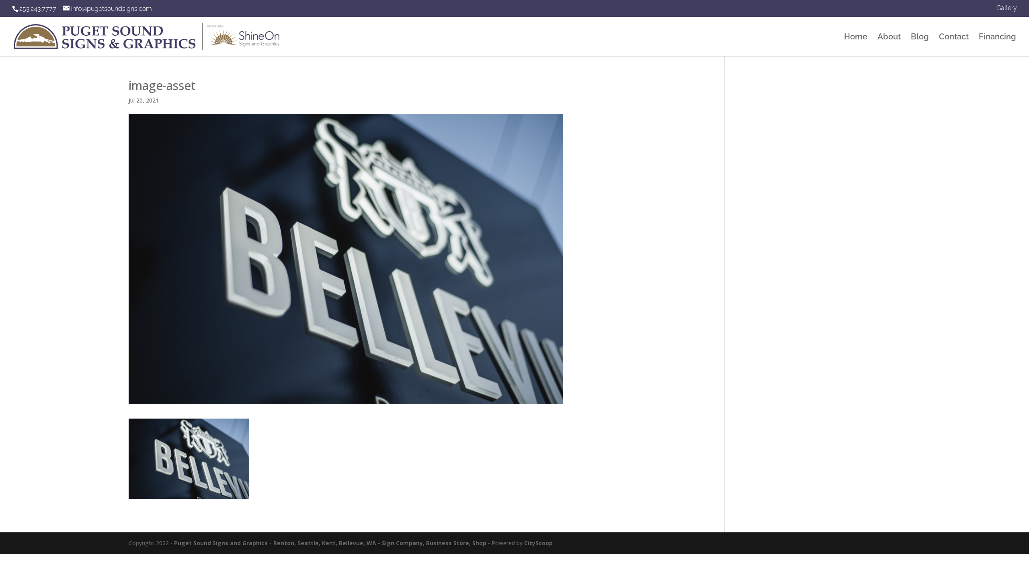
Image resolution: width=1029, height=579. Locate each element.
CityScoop (538, 543)
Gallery (1006, 8)
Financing (997, 37)
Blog (920, 37)
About (889, 37)
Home (855, 37)
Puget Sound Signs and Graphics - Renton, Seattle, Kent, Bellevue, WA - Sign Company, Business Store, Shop (330, 543)
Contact (954, 37)
